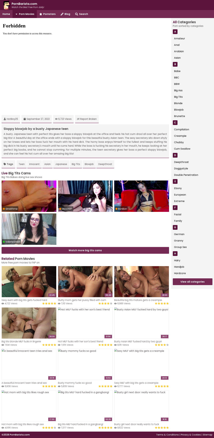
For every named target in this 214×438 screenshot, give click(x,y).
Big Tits (76, 164)
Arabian (179, 51)
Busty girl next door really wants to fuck (136, 424)
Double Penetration (186, 175)
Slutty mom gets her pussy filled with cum (82, 300)
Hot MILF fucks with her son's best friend (80, 341)
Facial (177, 214)
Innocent (34, 164)
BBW (177, 84)
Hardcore (180, 273)
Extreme (179, 201)
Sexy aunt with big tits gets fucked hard (24, 300)
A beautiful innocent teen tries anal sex (24, 383)
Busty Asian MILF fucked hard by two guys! (138, 341)
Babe (177, 71)
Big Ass (178, 90)
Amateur (179, 38)
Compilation (181, 129)
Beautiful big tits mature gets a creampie (138, 300)
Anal (177, 45)
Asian (47, 164)
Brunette (179, 116)
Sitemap (207, 434)
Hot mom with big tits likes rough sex (23, 424)
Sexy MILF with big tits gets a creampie (136, 383)
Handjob (179, 267)
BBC (176, 77)
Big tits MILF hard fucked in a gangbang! (80, 424)
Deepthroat (105, 164)
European (180, 194)
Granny (178, 240)
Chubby (179, 142)
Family (178, 221)
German (179, 234)
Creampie (180, 136)
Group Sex (180, 247)
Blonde (178, 103)
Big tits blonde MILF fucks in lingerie (21, 341)
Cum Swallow (182, 149)
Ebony (178, 188)
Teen (22, 164)
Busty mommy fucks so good (75, 383)
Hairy (177, 260)
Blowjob (89, 164)
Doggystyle (181, 168)
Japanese (61, 164)
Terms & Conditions (167, 434)
